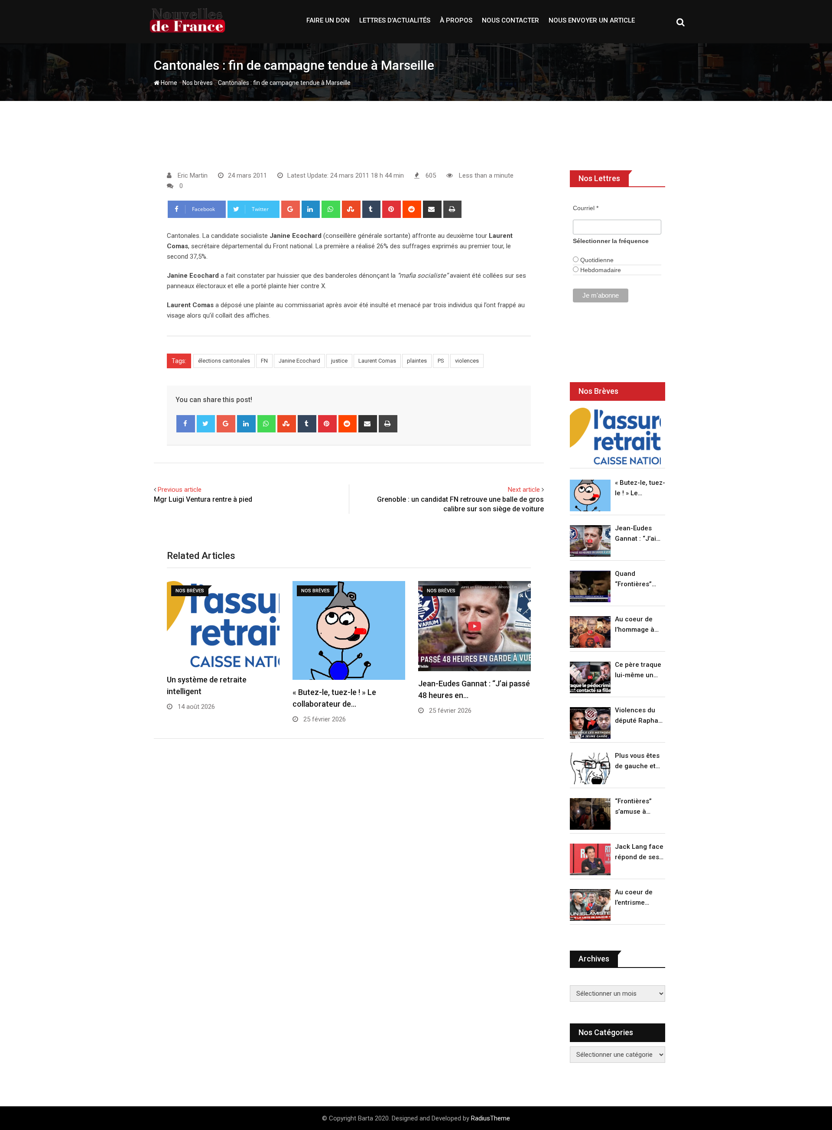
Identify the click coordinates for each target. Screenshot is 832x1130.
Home (168, 82)
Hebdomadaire (599, 269)
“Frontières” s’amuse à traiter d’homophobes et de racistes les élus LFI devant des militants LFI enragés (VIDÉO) (637, 807)
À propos (456, 20)
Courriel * (585, 208)
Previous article (180, 490)
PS (441, 360)
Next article (524, 490)
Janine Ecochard (299, 360)
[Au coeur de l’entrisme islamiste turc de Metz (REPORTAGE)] (590, 905)
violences (467, 360)
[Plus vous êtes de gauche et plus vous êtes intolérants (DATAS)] (590, 768)
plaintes (417, 360)
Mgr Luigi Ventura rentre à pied (203, 499)
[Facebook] (185, 423)
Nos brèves (197, 82)
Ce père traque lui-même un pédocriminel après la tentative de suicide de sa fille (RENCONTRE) (638, 670)
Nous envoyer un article (592, 20)
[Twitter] (206, 423)
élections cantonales (224, 360)
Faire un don (328, 20)
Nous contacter (510, 20)
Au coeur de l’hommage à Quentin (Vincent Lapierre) (634, 625)
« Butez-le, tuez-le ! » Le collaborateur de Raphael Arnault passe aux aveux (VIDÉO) (640, 488)
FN (264, 360)
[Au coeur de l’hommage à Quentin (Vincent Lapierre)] (590, 632)
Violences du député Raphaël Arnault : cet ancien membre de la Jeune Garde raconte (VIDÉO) (639, 716)
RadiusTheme (490, 1118)
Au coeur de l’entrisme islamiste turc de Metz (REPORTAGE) (636, 898)
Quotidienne (596, 260)
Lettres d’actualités (394, 20)
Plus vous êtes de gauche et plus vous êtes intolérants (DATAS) (637, 761)
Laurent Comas (377, 360)
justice (339, 360)
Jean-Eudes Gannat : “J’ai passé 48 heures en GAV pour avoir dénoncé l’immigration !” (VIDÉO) (638, 534)
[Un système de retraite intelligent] (615, 436)
